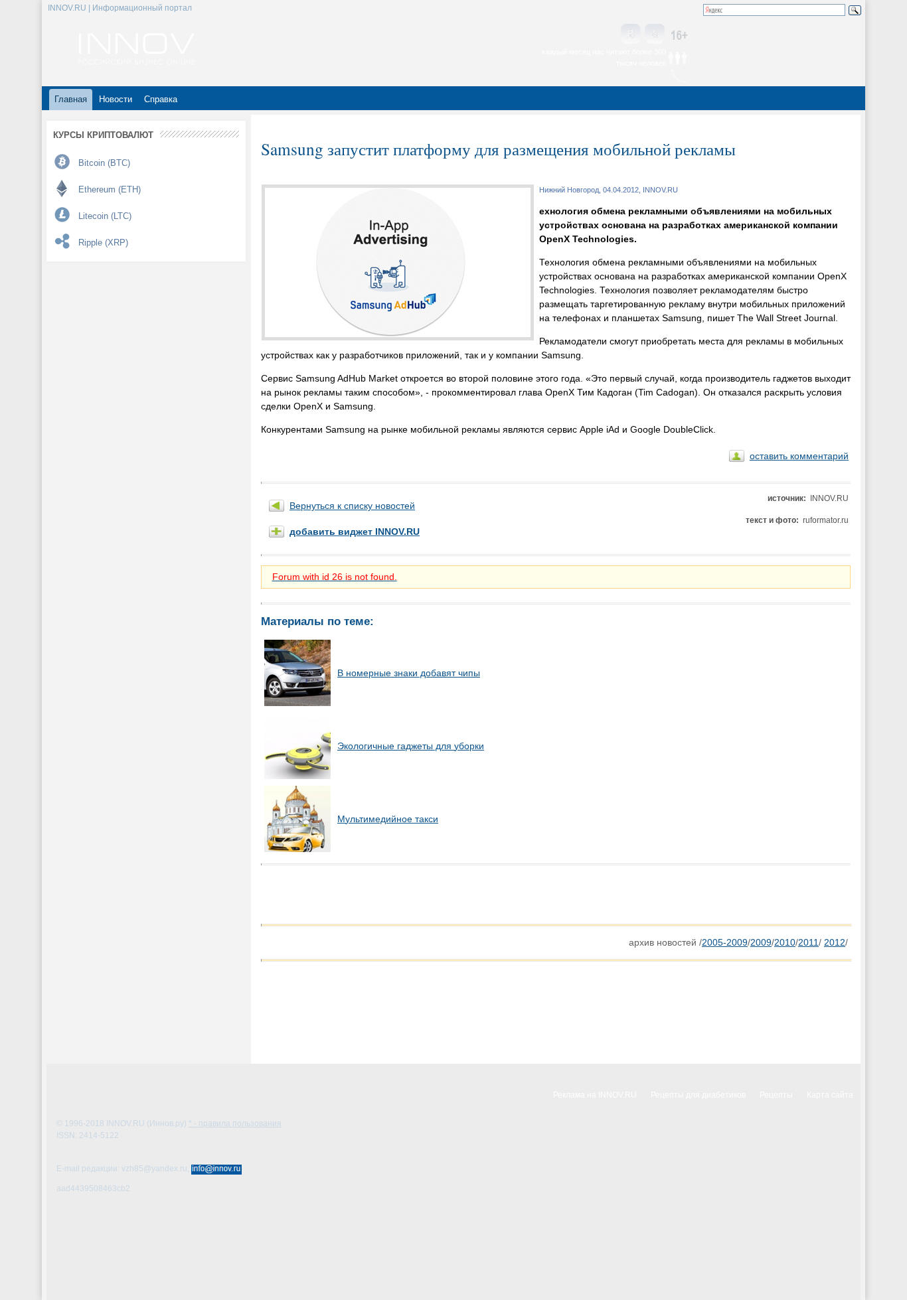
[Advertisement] (416, 894)
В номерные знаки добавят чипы (408, 673)
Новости (115, 99)
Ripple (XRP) (103, 243)
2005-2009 (725, 942)
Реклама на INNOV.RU (595, 1095)
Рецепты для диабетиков (698, 1095)
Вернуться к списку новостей (352, 505)
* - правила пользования (235, 1123)
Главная (70, 99)
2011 (808, 942)
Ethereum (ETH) (109, 189)
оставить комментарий (799, 456)
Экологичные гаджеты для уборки (410, 746)
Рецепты (776, 1095)
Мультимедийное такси (387, 819)
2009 (761, 942)
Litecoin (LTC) (104, 216)
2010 (784, 942)
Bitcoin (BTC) (104, 163)
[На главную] (136, 61)
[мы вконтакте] (630, 34)
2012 (834, 942)
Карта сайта (830, 1095)
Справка (160, 99)
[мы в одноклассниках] (654, 34)
